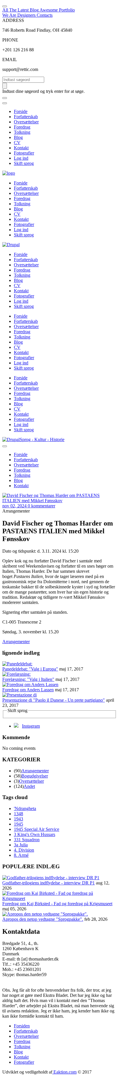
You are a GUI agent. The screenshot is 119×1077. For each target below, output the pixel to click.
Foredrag (22, 127)
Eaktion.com (64, 1072)
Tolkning (22, 132)
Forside (20, 111)
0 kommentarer (41, 505)
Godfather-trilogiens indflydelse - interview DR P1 (48, 882)
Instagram (31, 726)
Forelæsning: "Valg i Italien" (28, 679)
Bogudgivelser (34, 775)
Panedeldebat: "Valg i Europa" (30, 668)
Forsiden (22, 1025)
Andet (29, 786)
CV (17, 142)
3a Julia (21, 844)
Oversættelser (26, 121)
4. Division (24, 850)
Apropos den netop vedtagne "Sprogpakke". (42, 919)
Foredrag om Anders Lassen (28, 689)
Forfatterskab (26, 116)
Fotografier (24, 152)
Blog (18, 137)
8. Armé (21, 855)
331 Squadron (27, 839)
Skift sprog (24, 163)
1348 (18, 813)
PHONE (10, 39)
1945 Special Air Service (36, 829)
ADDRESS (13, 20)
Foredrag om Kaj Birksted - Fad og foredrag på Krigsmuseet (57, 903)
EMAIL (9, 59)
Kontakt (21, 147)
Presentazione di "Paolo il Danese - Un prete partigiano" (53, 700)
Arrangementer (16, 641)
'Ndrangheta (25, 808)
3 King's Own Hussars (34, 834)
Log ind (21, 158)
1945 (18, 824)
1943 (18, 818)
